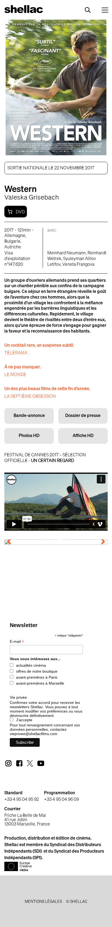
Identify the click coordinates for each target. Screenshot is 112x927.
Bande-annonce (29, 416)
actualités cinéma (31, 665)
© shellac (76, 902)
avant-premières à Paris (36, 677)
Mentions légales (43, 902)
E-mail (17, 641)
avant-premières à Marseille (40, 683)
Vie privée (18, 697)
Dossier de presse (83, 416)
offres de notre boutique (36, 671)
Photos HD (29, 436)
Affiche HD (83, 436)
